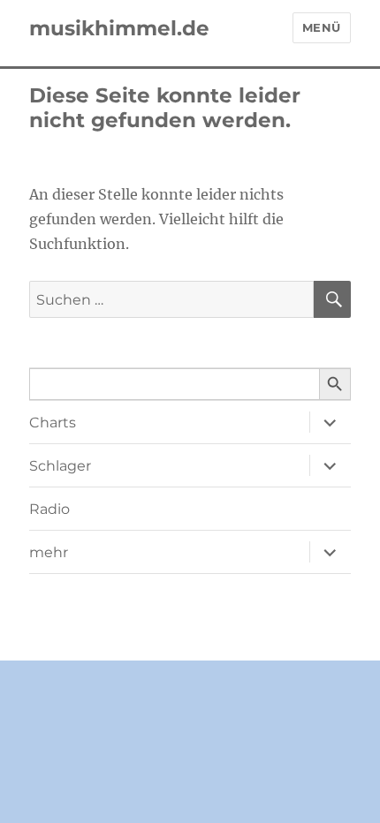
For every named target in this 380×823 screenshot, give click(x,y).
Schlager (60, 465)
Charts (52, 422)
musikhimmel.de (119, 28)
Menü (321, 27)
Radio (49, 509)
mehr (48, 552)
